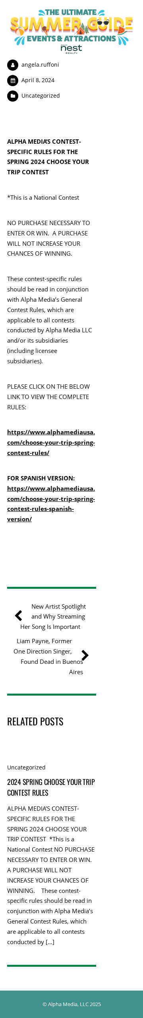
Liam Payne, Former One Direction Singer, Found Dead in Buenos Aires (48, 656)
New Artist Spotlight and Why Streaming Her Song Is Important (53, 616)
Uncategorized (40, 95)
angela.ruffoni (40, 64)
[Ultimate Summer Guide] (71, 50)
